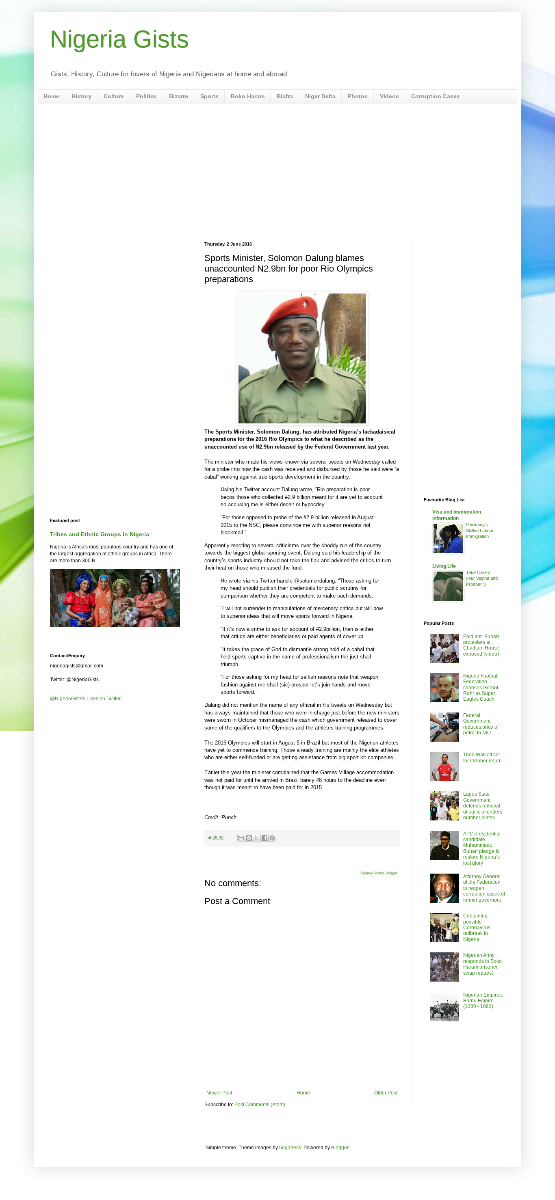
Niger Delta (320, 96)
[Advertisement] (277, 172)
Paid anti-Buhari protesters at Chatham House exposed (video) (481, 645)
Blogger (339, 1147)
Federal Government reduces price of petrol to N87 (481, 724)
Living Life (444, 566)
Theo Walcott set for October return (482, 757)
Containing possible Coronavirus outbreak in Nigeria (476, 927)
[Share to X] (257, 838)
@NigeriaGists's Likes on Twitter (85, 698)
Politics (146, 96)
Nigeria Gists (119, 39)
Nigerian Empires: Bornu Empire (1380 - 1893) (483, 1001)
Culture (114, 96)
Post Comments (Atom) (259, 1104)
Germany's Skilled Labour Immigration (480, 530)
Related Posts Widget (378, 873)
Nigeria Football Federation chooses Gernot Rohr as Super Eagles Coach (481, 687)
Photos (358, 96)
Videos (389, 96)
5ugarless (290, 1147)
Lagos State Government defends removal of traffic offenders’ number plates (483, 805)
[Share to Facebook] (264, 838)
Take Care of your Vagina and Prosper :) (482, 578)
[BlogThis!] (249, 838)
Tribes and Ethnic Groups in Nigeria (99, 534)
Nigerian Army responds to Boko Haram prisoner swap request (482, 964)
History (81, 96)
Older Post (385, 1093)
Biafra (285, 96)
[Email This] (241, 838)
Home (51, 96)
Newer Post (219, 1093)
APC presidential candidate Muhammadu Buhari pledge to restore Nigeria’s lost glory (482, 848)
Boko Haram (247, 96)
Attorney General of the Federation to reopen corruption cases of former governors (484, 888)
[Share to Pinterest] (272, 838)
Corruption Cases (435, 96)
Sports (209, 96)
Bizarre (178, 96)
